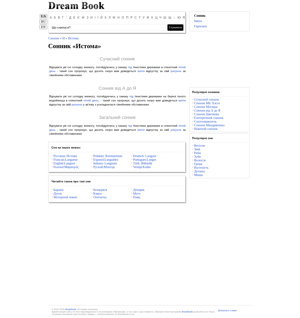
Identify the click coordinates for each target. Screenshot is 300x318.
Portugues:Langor (144, 159)
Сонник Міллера (205, 107)
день (52, 71)
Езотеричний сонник (208, 118)
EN (43, 27)
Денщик (138, 190)
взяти (141, 71)
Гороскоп (200, 26)
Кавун (97, 193)
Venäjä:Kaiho (142, 167)
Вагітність (201, 167)
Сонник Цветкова (206, 114)
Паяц (136, 197)
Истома (73, 38)
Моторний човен (65, 197)
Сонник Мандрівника (209, 125)
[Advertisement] (219, 59)
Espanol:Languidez (105, 159)
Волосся (200, 160)
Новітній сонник (206, 129)
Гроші (198, 164)
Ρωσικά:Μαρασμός (66, 167)
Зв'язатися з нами (227, 310)
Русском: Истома (65, 156)
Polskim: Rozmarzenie (107, 156)
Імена (198, 21)
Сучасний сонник (117, 58)
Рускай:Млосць (104, 167)
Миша (198, 175)
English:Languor (64, 163)
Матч (136, 193)
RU (43, 21)
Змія (197, 149)
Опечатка (100, 197)
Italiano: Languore (105, 163)
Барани (58, 190)
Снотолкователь (205, 121)
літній (182, 67)
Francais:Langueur (65, 159)
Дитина (199, 171)
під (130, 67)
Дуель (57, 193)
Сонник (53, 38)
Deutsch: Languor (144, 156)
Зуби (197, 156)
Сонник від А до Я (117, 88)
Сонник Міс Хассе (207, 103)
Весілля (199, 145)
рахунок (176, 71)
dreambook (70, 309)
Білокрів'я (100, 190)
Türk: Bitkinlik (142, 163)
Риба (197, 153)
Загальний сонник (117, 117)
